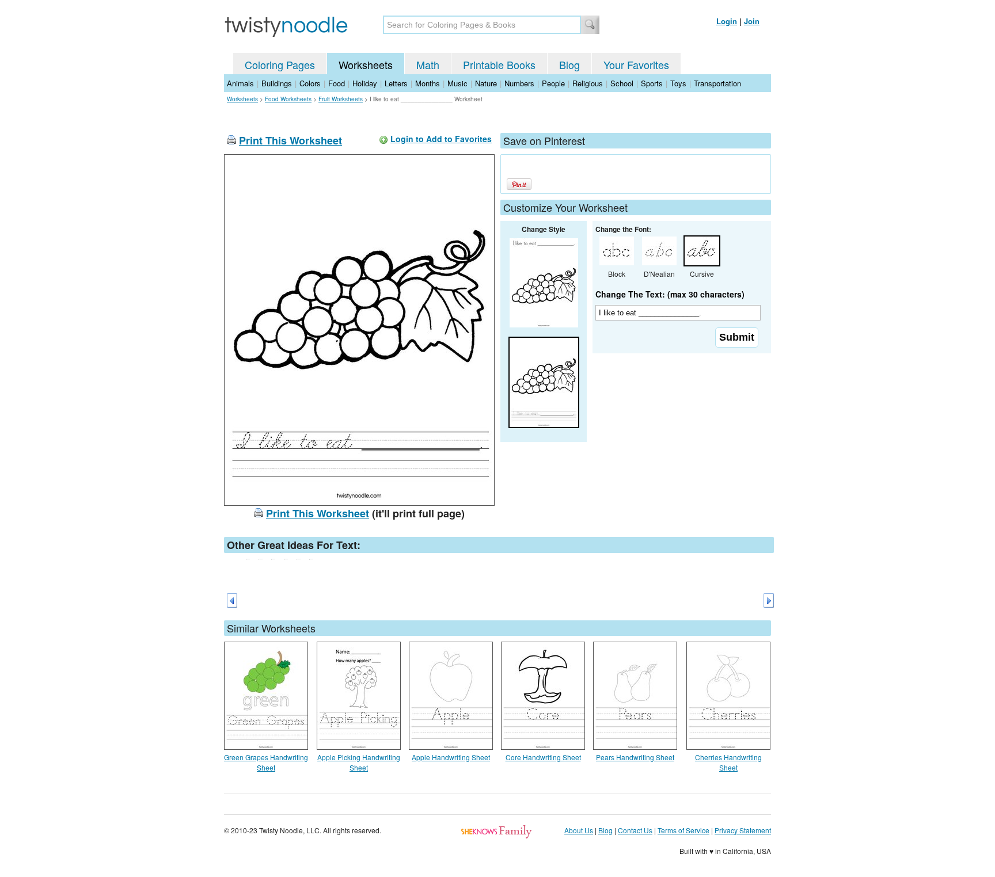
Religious (587, 83)
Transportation (717, 83)
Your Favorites (636, 64)
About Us (578, 830)
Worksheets (366, 64)
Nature (486, 83)
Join (751, 21)
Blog (569, 64)
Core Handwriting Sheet (543, 757)
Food (336, 83)
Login (726, 21)
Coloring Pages (280, 64)
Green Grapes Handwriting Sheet (266, 762)
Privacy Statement (743, 830)
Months (427, 83)
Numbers (519, 83)
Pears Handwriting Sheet (635, 757)
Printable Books (499, 64)
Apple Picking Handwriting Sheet (358, 762)
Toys (678, 83)
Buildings (276, 83)
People (553, 83)
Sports (652, 83)
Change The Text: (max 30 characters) (670, 294)
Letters (396, 83)
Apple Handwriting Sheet (451, 757)
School (621, 83)
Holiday (364, 83)
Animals (240, 83)
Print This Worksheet (290, 140)
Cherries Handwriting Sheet (728, 762)
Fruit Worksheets (340, 99)
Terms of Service (683, 830)
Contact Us (635, 830)
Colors (310, 83)
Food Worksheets (288, 99)
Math (427, 64)
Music (457, 83)
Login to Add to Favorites (441, 138)
